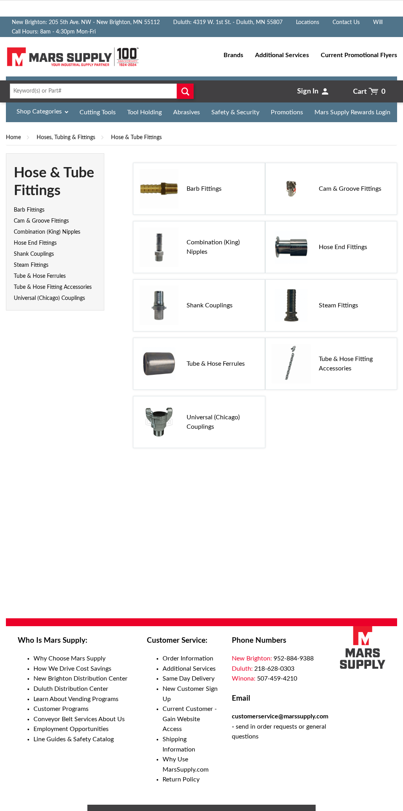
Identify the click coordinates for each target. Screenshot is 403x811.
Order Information (188, 658)
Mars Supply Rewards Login (352, 112)
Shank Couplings (34, 254)
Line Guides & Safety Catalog (73, 739)
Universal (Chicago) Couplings (49, 298)
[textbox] (100, 91)
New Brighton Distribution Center (80, 678)
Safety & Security (235, 112)
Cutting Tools (97, 112)
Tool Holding (144, 112)
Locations (307, 22)
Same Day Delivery (188, 678)
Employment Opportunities (71, 729)
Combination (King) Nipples (47, 232)
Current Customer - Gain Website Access (190, 719)
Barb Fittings (29, 210)
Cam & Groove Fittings (41, 221)
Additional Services (189, 669)
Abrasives (186, 112)
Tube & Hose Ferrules (40, 276)
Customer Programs (61, 709)
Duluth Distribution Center (70, 689)
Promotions (287, 112)
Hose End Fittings (35, 243)
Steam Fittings (31, 265)
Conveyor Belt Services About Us (79, 719)
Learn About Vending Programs (75, 699)
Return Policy (181, 779)
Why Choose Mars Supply (69, 658)
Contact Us (346, 22)
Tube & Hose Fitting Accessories (53, 287)
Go (185, 91)
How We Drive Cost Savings (72, 669)
